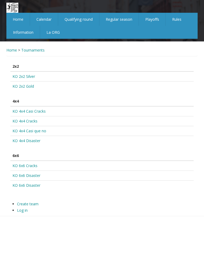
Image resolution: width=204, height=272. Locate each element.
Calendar (44, 19)
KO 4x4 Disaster (26, 140)
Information (23, 32)
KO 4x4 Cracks (24, 121)
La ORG (53, 32)
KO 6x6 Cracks (24, 165)
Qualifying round (79, 19)
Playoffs (152, 19)
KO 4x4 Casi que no (29, 130)
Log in (22, 210)
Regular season (119, 19)
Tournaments (33, 50)
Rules (176, 19)
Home (18, 19)
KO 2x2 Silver (23, 76)
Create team (28, 203)
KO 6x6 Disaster (26, 175)
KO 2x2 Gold (23, 86)
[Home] (12, 7)
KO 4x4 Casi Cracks (29, 111)
